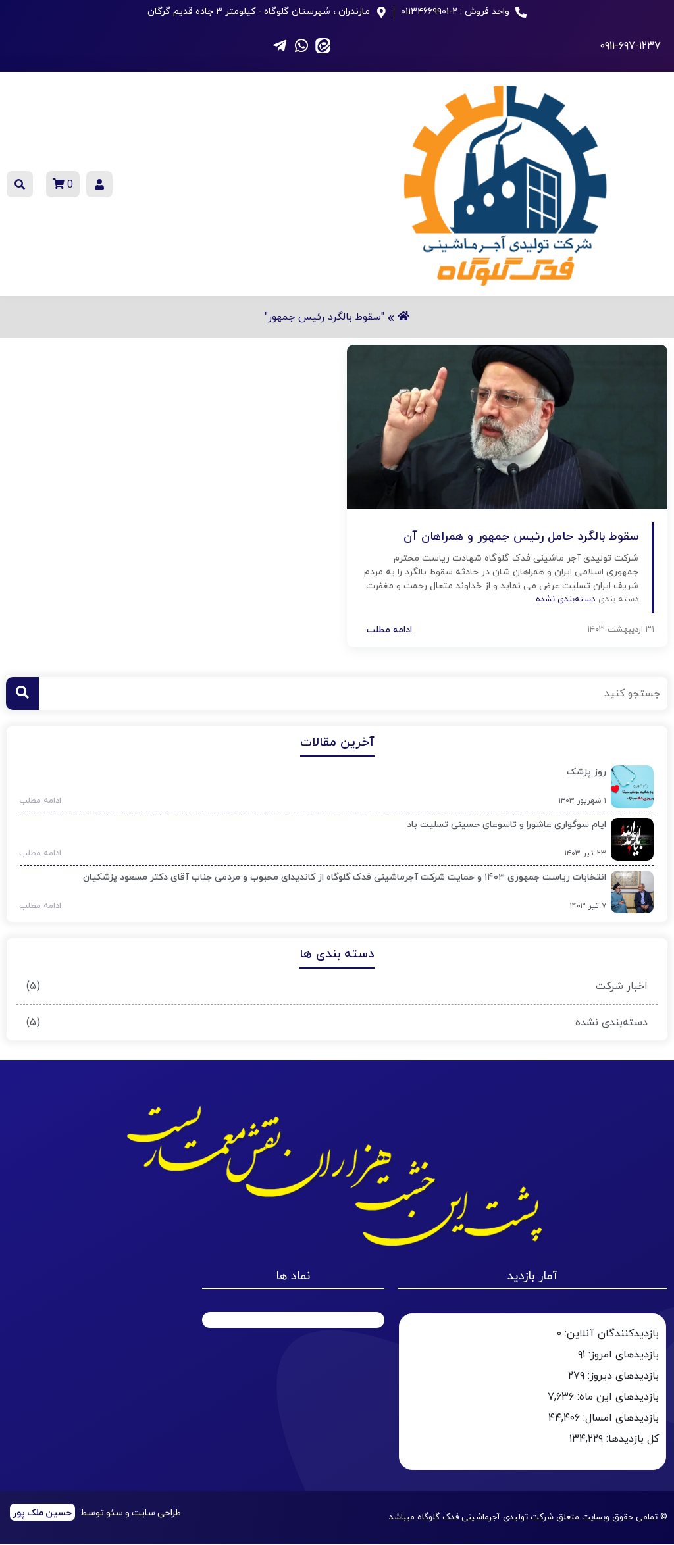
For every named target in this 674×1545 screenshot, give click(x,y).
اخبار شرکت (622, 986)
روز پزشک (586, 772)
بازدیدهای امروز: (622, 1355)
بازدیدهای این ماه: (616, 1397)
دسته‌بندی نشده (611, 1022)
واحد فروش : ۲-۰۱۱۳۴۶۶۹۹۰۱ (455, 11)
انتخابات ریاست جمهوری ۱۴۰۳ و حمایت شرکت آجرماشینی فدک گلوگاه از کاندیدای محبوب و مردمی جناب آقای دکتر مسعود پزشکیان (344, 877)
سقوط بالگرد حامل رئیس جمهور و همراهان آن (520, 537)
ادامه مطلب (36, 801)
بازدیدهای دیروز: (621, 1376)
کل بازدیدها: (631, 1439)
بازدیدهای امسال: (619, 1418)
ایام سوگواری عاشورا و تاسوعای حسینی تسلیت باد (506, 825)
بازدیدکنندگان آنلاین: (610, 1334)
